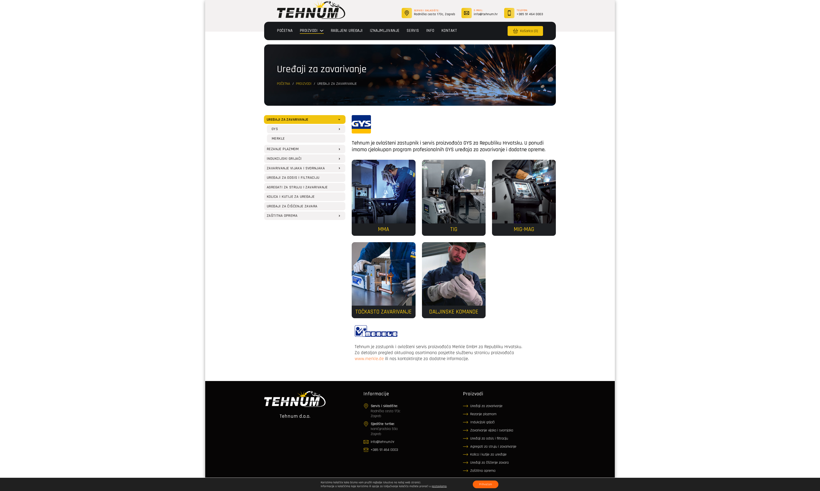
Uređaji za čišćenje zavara (489, 462)
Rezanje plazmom (483, 414)
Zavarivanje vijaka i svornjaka (491, 430)
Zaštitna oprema (482, 470)
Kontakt (449, 30)
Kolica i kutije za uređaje (488, 454)
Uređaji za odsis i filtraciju (489, 438)
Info (430, 30)
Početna (285, 30)
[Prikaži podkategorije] (339, 119)
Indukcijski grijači (482, 422)
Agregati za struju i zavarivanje (493, 446)
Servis (413, 30)
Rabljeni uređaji (347, 30)
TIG (453, 229)
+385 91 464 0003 (530, 14)
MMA (383, 229)
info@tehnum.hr (486, 14)
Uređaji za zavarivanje (486, 405)
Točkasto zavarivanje (383, 311)
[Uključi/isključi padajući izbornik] (322, 31)
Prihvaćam (485, 484)
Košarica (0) (529, 30)
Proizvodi (309, 30)
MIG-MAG (524, 229)
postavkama (439, 486)
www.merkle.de (369, 359)
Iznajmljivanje (385, 30)
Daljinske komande (453, 311)
